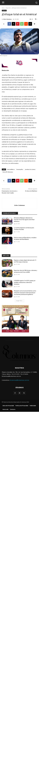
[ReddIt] (26, 24)
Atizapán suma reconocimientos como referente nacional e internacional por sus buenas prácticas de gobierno (25, 292)
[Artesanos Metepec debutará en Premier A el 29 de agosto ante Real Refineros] (7, 221)
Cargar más (19, 300)
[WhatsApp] (22, 24)
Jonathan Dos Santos (30, 169)
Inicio (3, 8)
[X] (13, 24)
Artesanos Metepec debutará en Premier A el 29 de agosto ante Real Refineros (24, 219)
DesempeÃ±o (19, 169)
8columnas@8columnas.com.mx (19, 380)
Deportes (8, 8)
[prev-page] (3, 247)
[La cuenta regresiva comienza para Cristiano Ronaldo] (7, 230)
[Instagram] (19, 393)
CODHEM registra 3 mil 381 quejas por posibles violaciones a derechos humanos (24, 282)
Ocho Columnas (7, 19)
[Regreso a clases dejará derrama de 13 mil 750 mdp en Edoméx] (7, 263)
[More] (34, 24)
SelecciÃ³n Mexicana (8, 172)
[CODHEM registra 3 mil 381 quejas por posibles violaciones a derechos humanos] (7, 283)
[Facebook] (9, 24)
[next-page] (6, 247)
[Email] (30, 24)
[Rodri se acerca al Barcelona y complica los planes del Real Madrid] (7, 240)
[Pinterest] (18, 24)
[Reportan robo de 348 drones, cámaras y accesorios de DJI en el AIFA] (7, 273)
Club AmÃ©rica (11, 169)
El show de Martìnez (31, 191)
